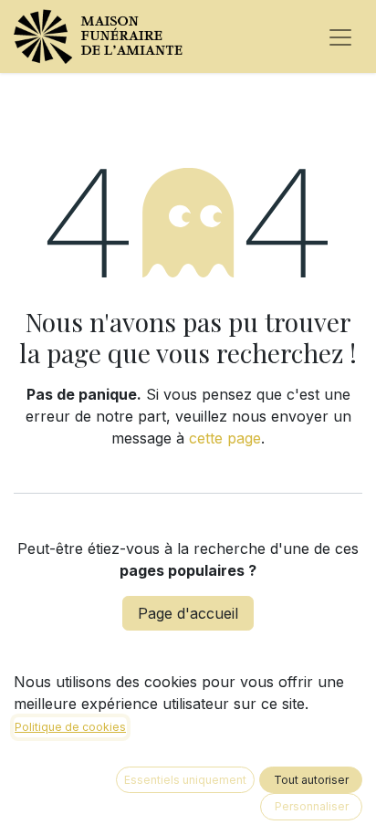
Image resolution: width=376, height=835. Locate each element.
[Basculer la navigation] (340, 36)
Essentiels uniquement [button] (185, 780)
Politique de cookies (70, 727)
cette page (225, 438)
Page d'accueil (188, 613)
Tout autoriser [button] (311, 780)
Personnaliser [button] (312, 806)
